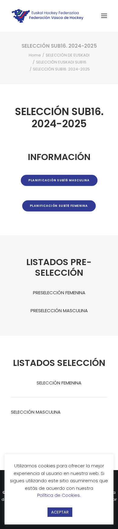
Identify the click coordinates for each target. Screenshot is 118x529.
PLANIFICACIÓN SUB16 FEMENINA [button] (59, 206)
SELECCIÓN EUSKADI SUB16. (61, 62)
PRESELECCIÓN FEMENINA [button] (59, 292)
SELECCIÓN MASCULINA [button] (36, 412)
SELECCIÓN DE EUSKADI (68, 55)
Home (35, 55)
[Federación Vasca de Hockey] (48, 15)
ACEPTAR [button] (60, 512)
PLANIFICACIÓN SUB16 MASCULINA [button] (59, 180)
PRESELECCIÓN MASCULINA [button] (59, 310)
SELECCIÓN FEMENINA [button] (59, 383)
